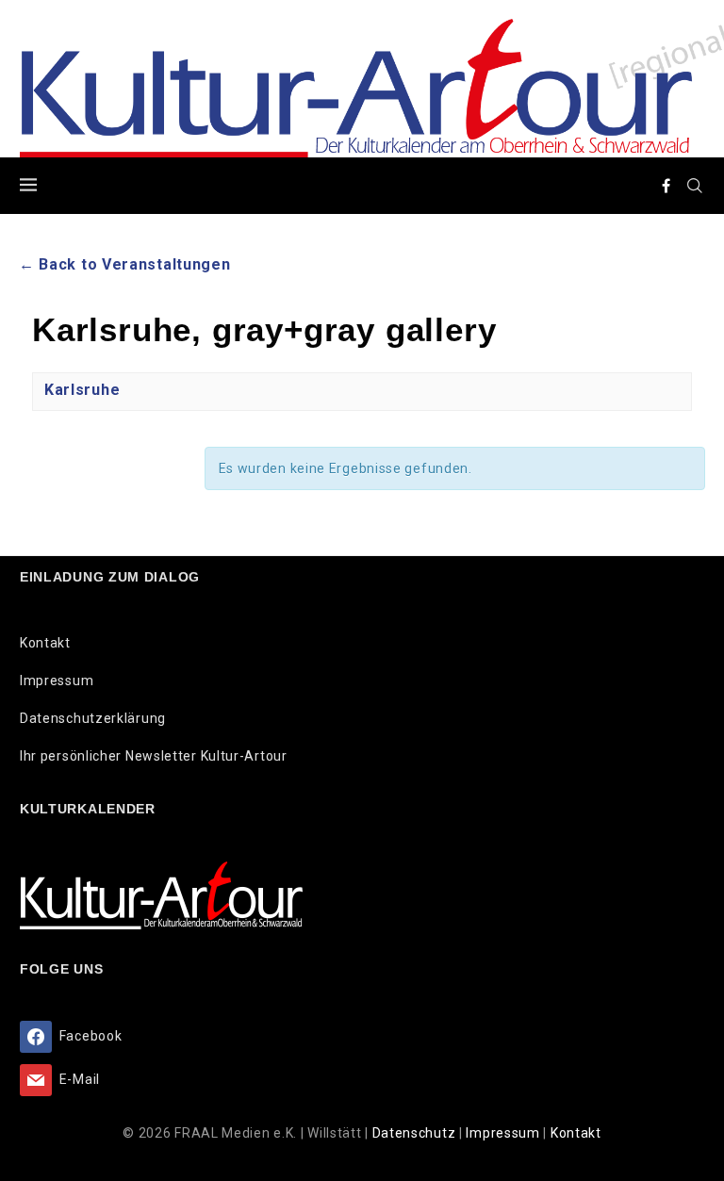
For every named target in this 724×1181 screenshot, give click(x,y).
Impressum (56, 680)
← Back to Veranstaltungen (125, 264)
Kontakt (45, 642)
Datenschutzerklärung (93, 718)
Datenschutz (415, 1132)
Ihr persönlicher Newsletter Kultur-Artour (154, 755)
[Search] (694, 185)
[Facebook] (666, 185)
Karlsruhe (82, 390)
